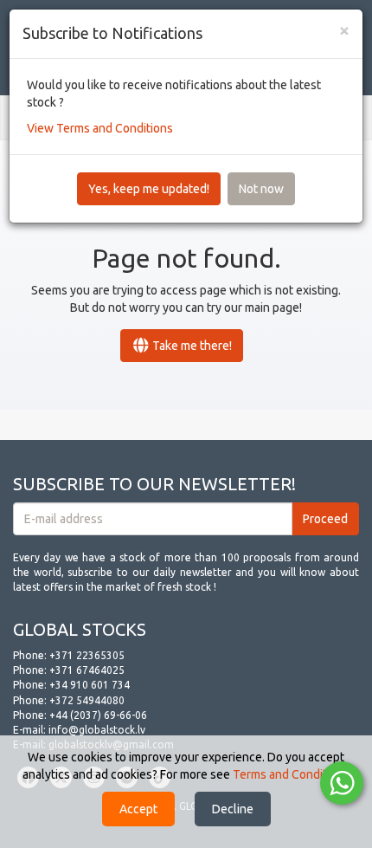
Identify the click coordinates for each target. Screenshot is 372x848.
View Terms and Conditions (100, 128)
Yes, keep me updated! (148, 189)
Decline (232, 809)
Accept (138, 809)
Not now (261, 189)
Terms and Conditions (291, 774)
